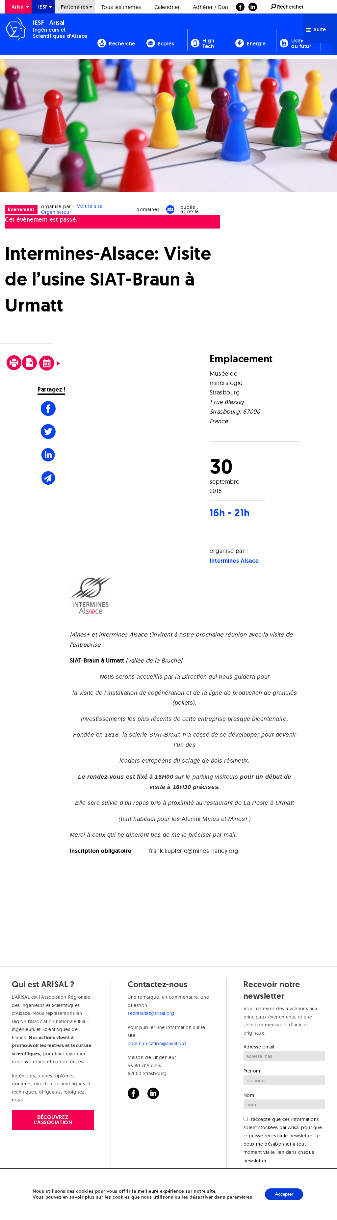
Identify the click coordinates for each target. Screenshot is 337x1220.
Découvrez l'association (53, 1120)
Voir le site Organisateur (71, 209)
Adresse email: (260, 1047)
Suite (319, 29)
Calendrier (167, 7)
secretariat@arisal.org (151, 1013)
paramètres (239, 1197)
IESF (43, 6)
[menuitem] (18, 7)
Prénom (252, 1071)
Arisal (18, 6)
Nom (249, 1095)
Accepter (284, 1194)
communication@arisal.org (157, 1043)
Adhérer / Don (210, 7)
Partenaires (74, 6)
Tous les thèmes (121, 7)
